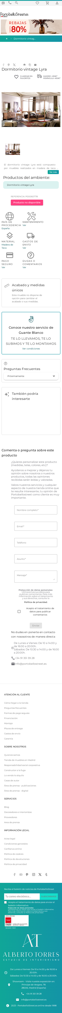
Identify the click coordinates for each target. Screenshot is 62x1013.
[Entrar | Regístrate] (57, 2)
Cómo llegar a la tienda (16, 703)
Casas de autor (11, 780)
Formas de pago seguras (16, 713)
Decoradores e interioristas (18, 812)
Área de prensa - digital (16, 791)
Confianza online (13, 849)
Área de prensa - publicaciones (20, 785)
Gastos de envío (12, 733)
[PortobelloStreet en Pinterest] (28, 875)
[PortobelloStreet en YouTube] (21, 875)
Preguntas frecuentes (15, 708)
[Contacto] (10, 2)
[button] (31, 376)
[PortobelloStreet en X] (40, 875)
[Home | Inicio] (6, 39)
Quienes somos (12, 755)
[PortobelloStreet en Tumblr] (47, 875)
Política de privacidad (15, 864)
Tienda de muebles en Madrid (19, 760)
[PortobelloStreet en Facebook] (15, 875)
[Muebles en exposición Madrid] (3, 2)
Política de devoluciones (16, 859)
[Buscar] (16, 2)
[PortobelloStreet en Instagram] (34, 875)
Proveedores (10, 817)
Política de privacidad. (35, 913)
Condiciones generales (16, 844)
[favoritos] (38, 2)
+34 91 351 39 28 (24, 658)
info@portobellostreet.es (31, 663)
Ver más (53, 172)
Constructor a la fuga (15, 770)
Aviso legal (9, 838)
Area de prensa (12, 822)
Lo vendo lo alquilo (14, 775)
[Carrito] (48, 2)
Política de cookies (13, 854)
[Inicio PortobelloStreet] (14, 16)
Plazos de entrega (13, 728)
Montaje (8, 723)
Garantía (8, 739)
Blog (6, 807)
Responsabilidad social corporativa (22, 765)
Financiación (11, 718)
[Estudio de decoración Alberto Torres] (31, 961)
